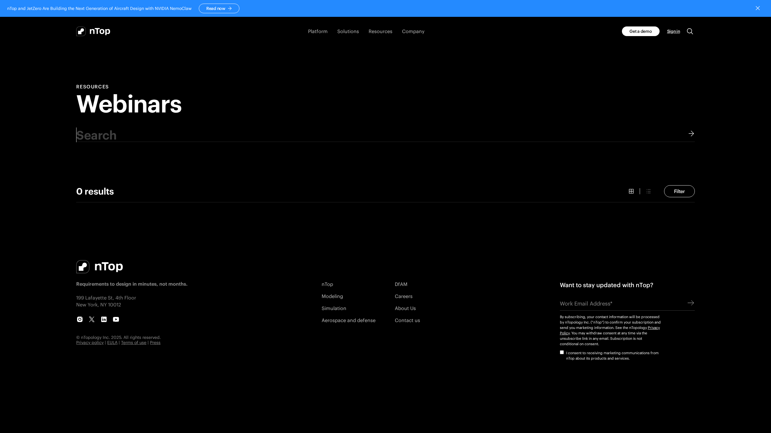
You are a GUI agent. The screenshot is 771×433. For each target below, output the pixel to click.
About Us (405, 308)
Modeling (332, 296)
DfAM (401, 284)
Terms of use (133, 342)
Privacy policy (90, 342)
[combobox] (385, 134)
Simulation (334, 308)
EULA (112, 342)
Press (155, 342)
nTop (327, 284)
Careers (404, 296)
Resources (92, 86)
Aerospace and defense (349, 320)
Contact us (407, 320)
